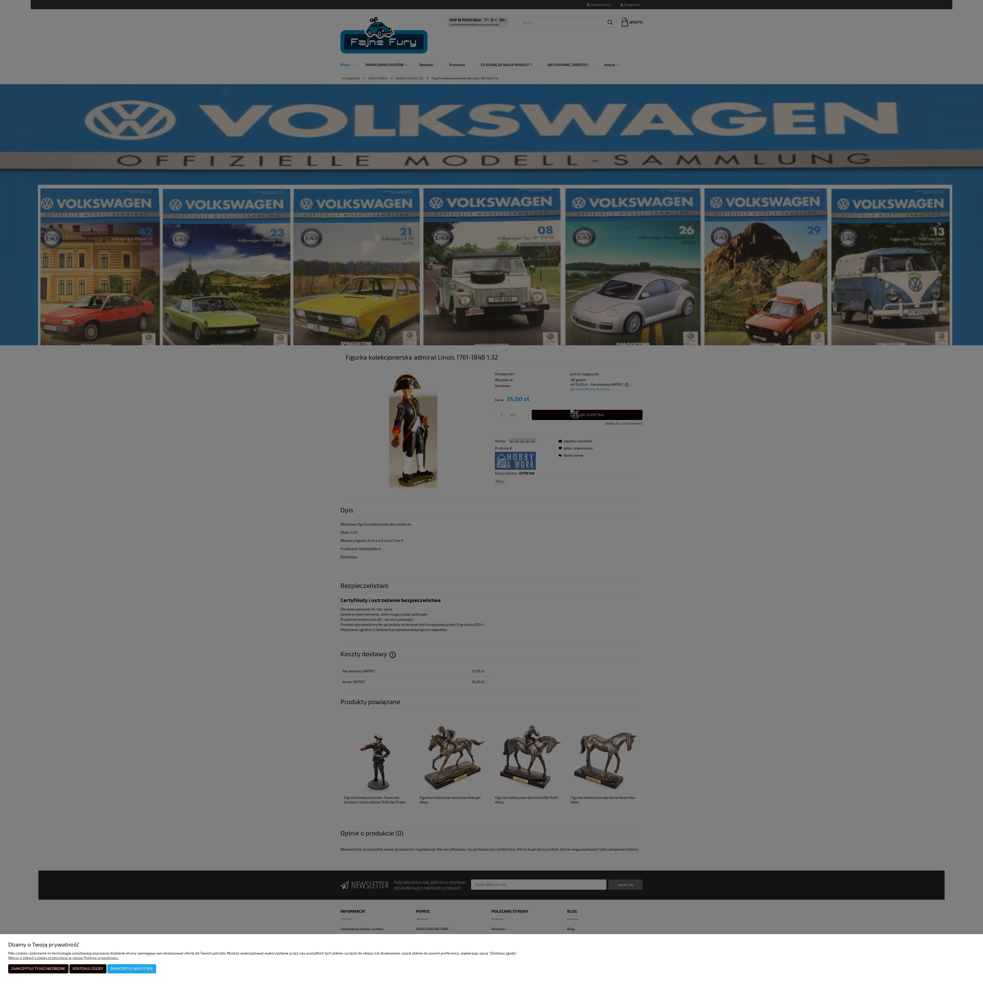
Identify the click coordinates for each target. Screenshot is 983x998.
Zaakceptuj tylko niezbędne (38, 969)
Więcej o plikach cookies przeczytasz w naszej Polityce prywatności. (63, 958)
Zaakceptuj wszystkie (131, 969)
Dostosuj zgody (87, 969)
